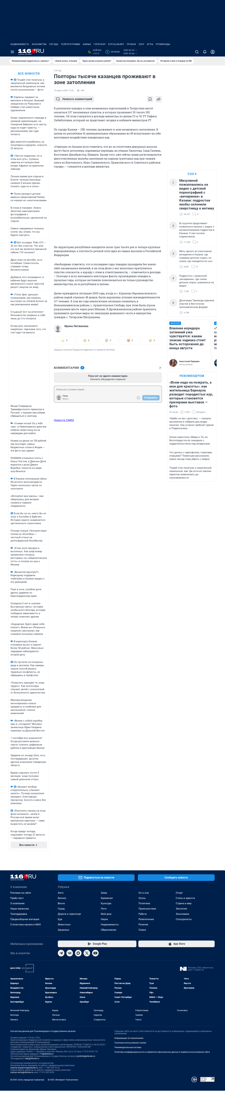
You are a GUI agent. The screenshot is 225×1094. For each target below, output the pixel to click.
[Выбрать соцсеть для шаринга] (158, 99)
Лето (104, 908)
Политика (144, 903)
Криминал (107, 898)
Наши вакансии (19, 908)
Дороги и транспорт (69, 913)
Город (61, 908)
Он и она (144, 892)
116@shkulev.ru (46, 1054)
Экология (181, 908)
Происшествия (147, 908)
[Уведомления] (205, 51)
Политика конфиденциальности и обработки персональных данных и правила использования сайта (162, 1052)
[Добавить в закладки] (150, 99)
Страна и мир (183, 903)
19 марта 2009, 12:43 (64, 90)
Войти (65, 399)
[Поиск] (197, 51)
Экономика (182, 913)
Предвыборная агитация (24, 919)
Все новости (29, 73)
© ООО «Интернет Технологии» (63, 1079)
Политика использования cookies (130, 1043)
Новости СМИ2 (64, 420)
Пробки (131, 44)
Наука (104, 919)
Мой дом (106, 913)
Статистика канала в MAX (25, 924)
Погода (53, 44)
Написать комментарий (77, 99)
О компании (17, 903)
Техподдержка (18, 913)
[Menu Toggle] (12, 51)
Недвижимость (19, 44)
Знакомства (39, 44)
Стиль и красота (185, 898)
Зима (104, 892)
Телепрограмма (70, 44)
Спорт (179, 892)
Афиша (87, 44)
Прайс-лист (17, 898)
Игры (150, 44)
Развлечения (146, 919)
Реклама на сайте (20, 892)
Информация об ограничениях (128, 1038)
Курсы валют (116, 44)
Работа (143, 913)
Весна (61, 903)
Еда (60, 919)
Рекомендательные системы (127, 1047)
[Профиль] (213, 51)
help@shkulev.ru (32, 1058)
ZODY (141, 44)
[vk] (69, 953)
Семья (142, 929)
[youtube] (95, 953)
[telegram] (61, 953)
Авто (61, 892)
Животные (64, 924)
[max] (78, 953)
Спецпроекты (184, 919)
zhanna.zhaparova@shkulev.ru (24, 1068)
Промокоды (163, 44)
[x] (87, 953)
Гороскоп (100, 44)
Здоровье (63, 929)
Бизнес (62, 898)
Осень (142, 898)
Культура (106, 903)
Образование (108, 929)
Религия (143, 924)
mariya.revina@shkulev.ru (21, 1072)
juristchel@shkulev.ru (85, 1056)
